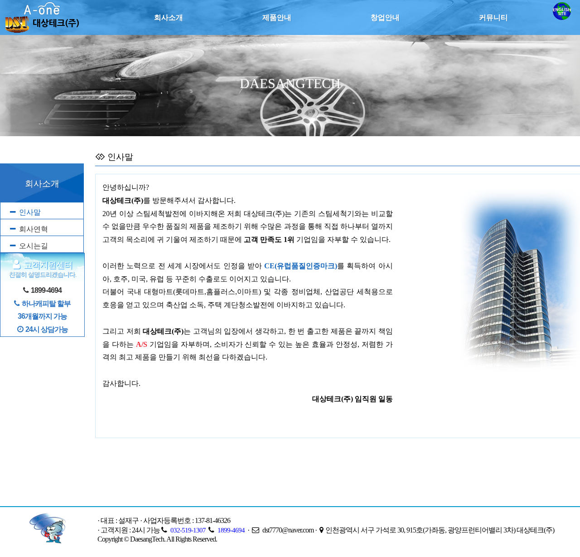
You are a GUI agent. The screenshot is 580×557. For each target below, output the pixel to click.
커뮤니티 (493, 17)
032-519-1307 (188, 530)
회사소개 (168, 17)
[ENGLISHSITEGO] (562, 17)
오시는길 (33, 246)
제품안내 (276, 17)
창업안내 (385, 17)
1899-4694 (231, 530)
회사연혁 (33, 229)
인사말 (30, 212)
